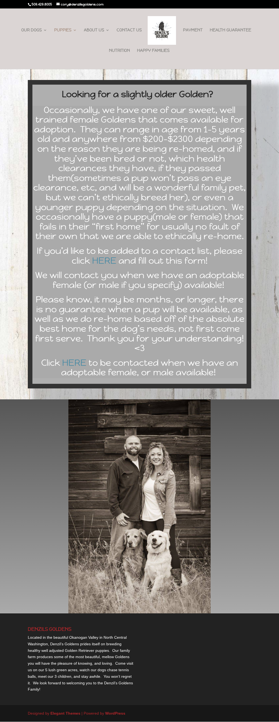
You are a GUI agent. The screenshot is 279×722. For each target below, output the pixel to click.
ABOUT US (94, 30)
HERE (104, 260)
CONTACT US (129, 30)
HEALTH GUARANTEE (230, 30)
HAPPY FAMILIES (153, 51)
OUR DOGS (31, 30)
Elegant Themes (65, 713)
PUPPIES (62, 30)
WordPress (115, 713)
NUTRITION (119, 51)
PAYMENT (193, 30)
